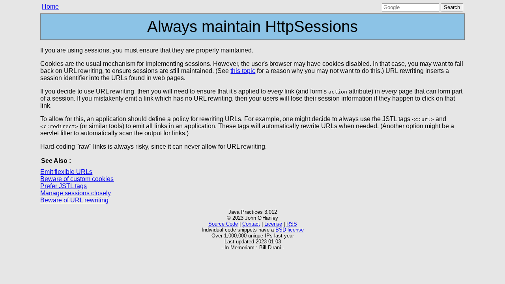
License (273, 224)
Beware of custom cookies (77, 179)
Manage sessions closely (75, 193)
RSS (291, 224)
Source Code (223, 224)
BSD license (289, 230)
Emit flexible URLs (66, 171)
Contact (251, 224)
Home (50, 6)
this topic (242, 70)
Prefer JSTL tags (63, 186)
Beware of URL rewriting (74, 200)
